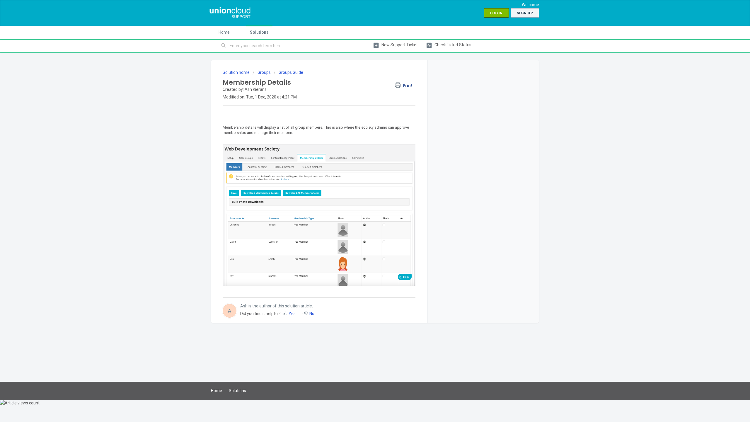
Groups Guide (291, 72)
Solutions (259, 32)
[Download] (364, 136)
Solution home (236, 72)
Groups (264, 72)
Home (224, 32)
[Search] (223, 46)
